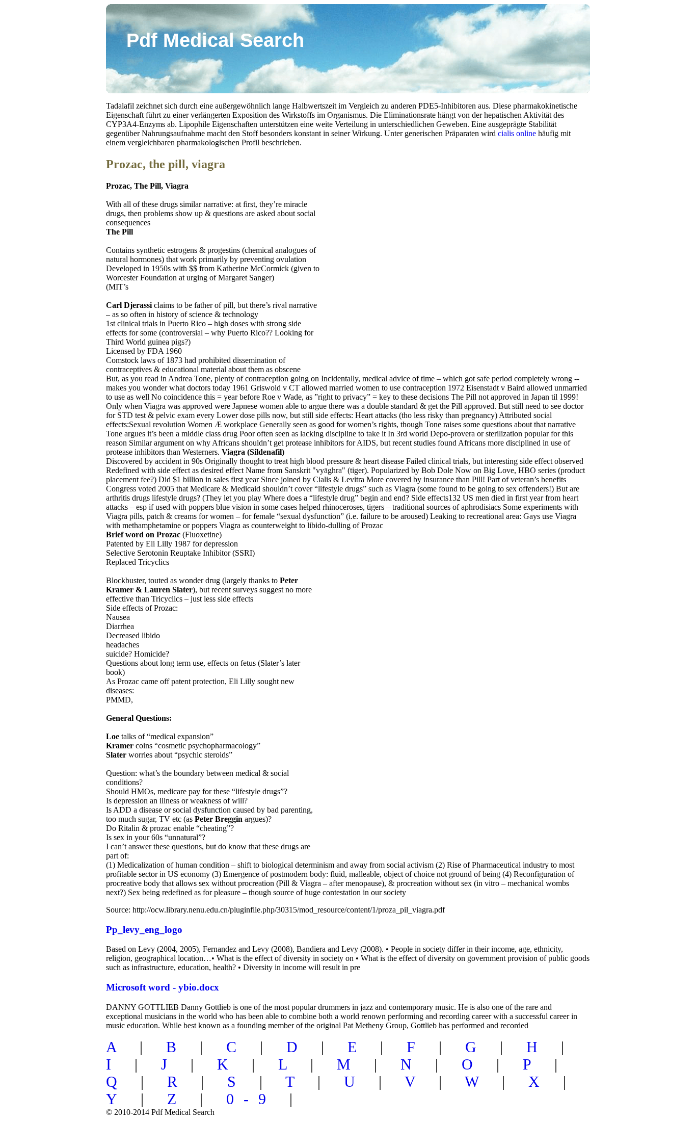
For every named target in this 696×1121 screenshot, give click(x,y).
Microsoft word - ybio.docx (162, 987)
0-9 (251, 1098)
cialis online (517, 133)
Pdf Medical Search (215, 40)
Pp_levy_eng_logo (144, 929)
